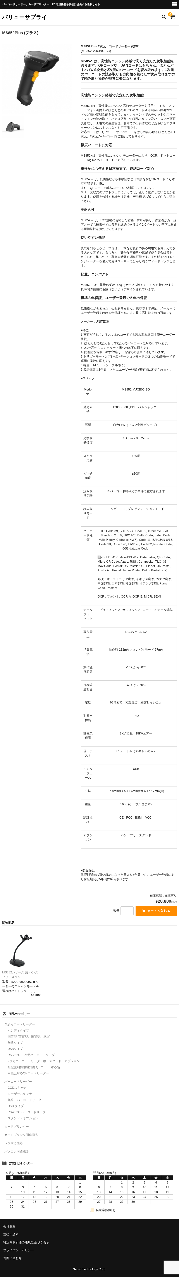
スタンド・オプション (23, 1118)
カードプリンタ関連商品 (21, 1135)
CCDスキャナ (17, 1087)
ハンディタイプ (18, 1030)
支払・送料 (11, 1234)
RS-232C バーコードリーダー (28, 1112)
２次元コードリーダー (19, 1024)
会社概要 (9, 1226)
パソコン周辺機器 (16, 1151)
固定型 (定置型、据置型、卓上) (29, 1036)
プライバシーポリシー (18, 1250)
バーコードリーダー (18, 1081)
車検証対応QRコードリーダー (28, 1073)
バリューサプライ (24, 17)
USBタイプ (15, 1049)
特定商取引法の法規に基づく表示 (26, 1242)
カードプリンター (16, 1126)
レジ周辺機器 (13, 1143)
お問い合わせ (12, 1258)
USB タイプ (16, 1106)
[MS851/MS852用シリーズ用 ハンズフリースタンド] (21, 950)
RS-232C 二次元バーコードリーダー (33, 1055)
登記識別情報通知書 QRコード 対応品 (34, 1067)
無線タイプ (15, 1042)
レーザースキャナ (20, 1094)
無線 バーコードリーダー (26, 1100)
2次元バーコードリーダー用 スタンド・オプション (44, 1061)
